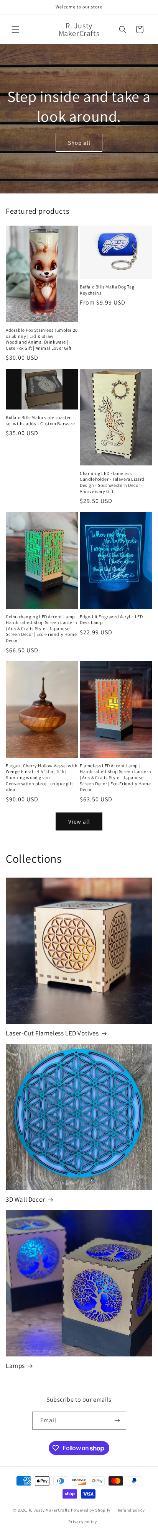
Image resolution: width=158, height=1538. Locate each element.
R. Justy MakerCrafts (49, 1509)
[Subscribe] (117, 1421)
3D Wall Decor (25, 1199)
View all (79, 821)
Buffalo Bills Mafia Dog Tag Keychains (107, 290)
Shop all (79, 142)
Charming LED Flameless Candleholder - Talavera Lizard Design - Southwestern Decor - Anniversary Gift (112, 482)
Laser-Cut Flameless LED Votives (52, 1033)
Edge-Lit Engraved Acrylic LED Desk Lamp (111, 620)
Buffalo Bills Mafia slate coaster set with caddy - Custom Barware (40, 420)
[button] (15, 29)
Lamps (15, 1365)
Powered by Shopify (90, 1509)
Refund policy (131, 1510)
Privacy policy (82, 1521)
